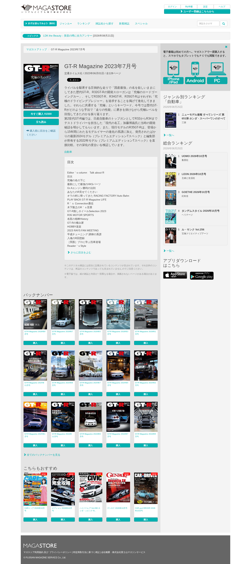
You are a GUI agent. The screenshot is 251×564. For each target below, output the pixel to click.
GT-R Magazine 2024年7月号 (117, 435)
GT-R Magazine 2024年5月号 (145, 435)
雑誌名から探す (105, 23)
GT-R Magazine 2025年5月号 (117, 384)
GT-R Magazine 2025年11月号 (34, 384)
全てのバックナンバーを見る (43, 454)
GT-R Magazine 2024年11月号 (62, 435)
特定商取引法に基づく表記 (86, 552)
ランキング (83, 23)
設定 (205, 6)
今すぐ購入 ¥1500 (41, 113)
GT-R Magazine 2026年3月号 (117, 332)
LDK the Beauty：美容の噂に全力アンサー (67, 35)
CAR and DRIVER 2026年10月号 (145, 509)
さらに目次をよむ (80, 252)
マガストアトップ (36, 49)
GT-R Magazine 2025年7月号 (90, 384)
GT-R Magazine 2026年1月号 (145, 332)
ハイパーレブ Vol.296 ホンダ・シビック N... (90, 509)
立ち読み (41, 121)
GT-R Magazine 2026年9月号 (34, 332)
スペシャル (141, 23)
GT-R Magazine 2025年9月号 (62, 384)
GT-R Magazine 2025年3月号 (145, 384)
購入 (35, 343)
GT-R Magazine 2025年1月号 (34, 435)
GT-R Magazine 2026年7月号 (62, 332)
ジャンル (65, 23)
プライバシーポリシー (60, 552)
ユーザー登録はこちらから (198, 11)
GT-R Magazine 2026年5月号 (90, 332)
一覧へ (170, 135)
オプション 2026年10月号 (62, 509)
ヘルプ (222, 6)
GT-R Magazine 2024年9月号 (90, 435)
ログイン (172, 6)
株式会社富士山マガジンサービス (128, 552)
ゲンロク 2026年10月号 (117, 508)
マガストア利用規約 (33, 552)
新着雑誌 (124, 23)
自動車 (68, 151)
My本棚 (189, 6)
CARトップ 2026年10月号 (34, 509)
